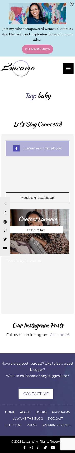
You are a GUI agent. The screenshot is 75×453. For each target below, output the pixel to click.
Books (41, 412)
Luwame (28, 441)
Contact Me (36, 394)
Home (10, 412)
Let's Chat (36, 230)
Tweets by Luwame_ (24, 260)
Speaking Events (56, 425)
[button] (68, 68)
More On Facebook (38, 198)
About (25, 412)
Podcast (55, 419)
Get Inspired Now (37, 49)
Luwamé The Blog (27, 419)
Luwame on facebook (42, 148)
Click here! (59, 335)
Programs (61, 412)
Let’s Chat (13, 425)
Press (31, 425)
